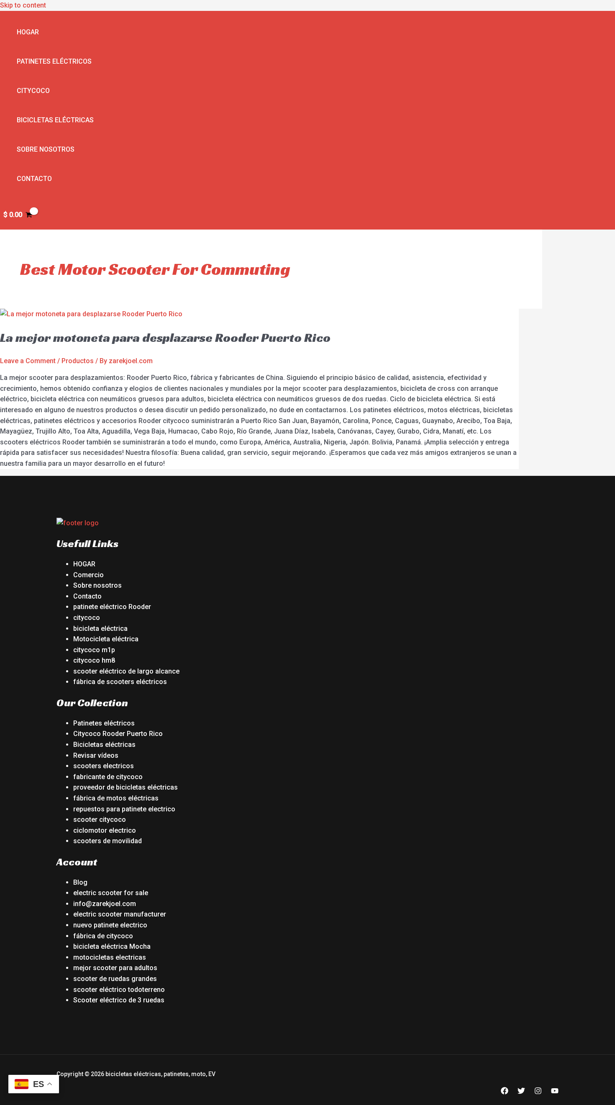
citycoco (86, 618)
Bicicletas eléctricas (55, 120)
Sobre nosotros (45, 149)
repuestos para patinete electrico (124, 809)
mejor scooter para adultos (115, 968)
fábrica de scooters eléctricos (120, 682)
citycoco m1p (94, 650)
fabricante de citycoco (108, 777)
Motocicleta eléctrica (105, 639)
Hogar (28, 32)
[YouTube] (555, 1092)
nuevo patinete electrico (110, 925)
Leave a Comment (28, 361)
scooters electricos (103, 766)
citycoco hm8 (94, 660)
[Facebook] (504, 1092)
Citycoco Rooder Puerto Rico (118, 734)
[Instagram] (538, 1092)
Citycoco (33, 91)
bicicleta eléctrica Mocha (112, 946)
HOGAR (84, 564)
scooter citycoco (99, 820)
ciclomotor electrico (104, 830)
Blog (80, 882)
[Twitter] (521, 1092)
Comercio (88, 575)
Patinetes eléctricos (54, 61)
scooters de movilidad (107, 841)
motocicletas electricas (109, 957)
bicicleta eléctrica (100, 629)
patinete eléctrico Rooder (112, 607)
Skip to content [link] (23, 5)
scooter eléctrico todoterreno (119, 990)
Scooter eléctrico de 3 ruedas (118, 1000)
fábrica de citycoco (103, 936)
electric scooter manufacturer (119, 914)
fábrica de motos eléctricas (116, 798)
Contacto (34, 179)
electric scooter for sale (110, 893)
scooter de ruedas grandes (115, 979)
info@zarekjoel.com (104, 904)
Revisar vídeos (95, 755)
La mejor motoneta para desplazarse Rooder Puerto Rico (165, 338)
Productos (78, 361)
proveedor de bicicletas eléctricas (125, 787)
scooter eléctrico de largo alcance (126, 671)
